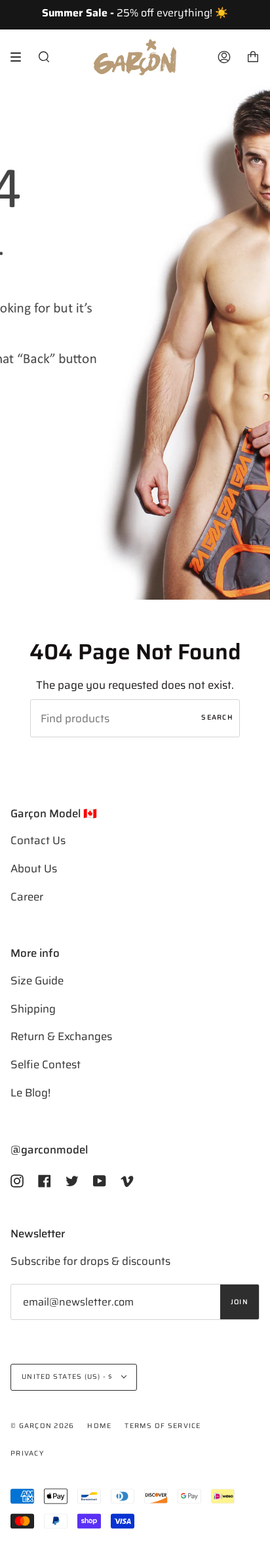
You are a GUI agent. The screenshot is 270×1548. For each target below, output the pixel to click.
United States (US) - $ (68, 1376)
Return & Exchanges (61, 1036)
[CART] (253, 57)
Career (26, 896)
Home (99, 1425)
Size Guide (37, 980)
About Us (33, 868)
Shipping (33, 1008)
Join (239, 1301)
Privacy (27, 1453)
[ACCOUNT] (224, 57)
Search (217, 717)
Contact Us (38, 840)
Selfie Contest (45, 1064)
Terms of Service (163, 1425)
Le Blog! (30, 1092)
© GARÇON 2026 (42, 1425)
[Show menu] (20, 57)
